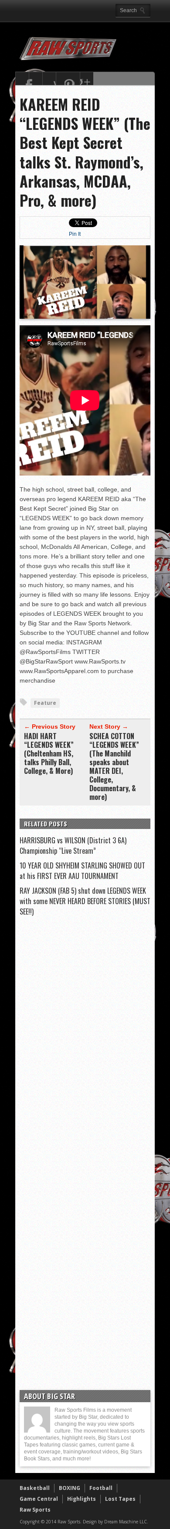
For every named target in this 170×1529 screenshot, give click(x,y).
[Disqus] (85, 1040)
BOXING (69, 1488)
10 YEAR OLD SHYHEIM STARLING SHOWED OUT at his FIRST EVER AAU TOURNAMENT (82, 870)
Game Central (39, 1499)
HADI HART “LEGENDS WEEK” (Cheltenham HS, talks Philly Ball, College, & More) (49, 753)
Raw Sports (35, 1509)
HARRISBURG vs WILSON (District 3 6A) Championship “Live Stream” (73, 845)
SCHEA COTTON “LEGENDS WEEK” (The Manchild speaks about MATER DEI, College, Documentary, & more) (114, 766)
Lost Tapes (120, 1499)
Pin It (75, 234)
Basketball (35, 1488)
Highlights (81, 1499)
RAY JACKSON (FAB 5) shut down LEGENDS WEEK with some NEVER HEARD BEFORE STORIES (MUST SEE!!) (85, 901)
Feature (45, 703)
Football (100, 1488)
